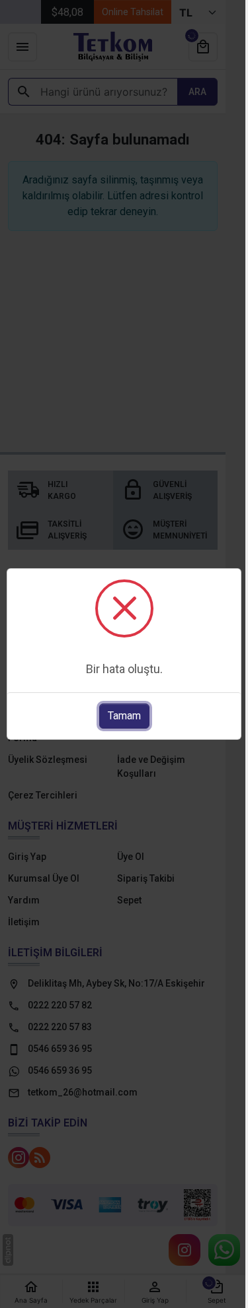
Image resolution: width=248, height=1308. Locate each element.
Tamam (124, 715)
